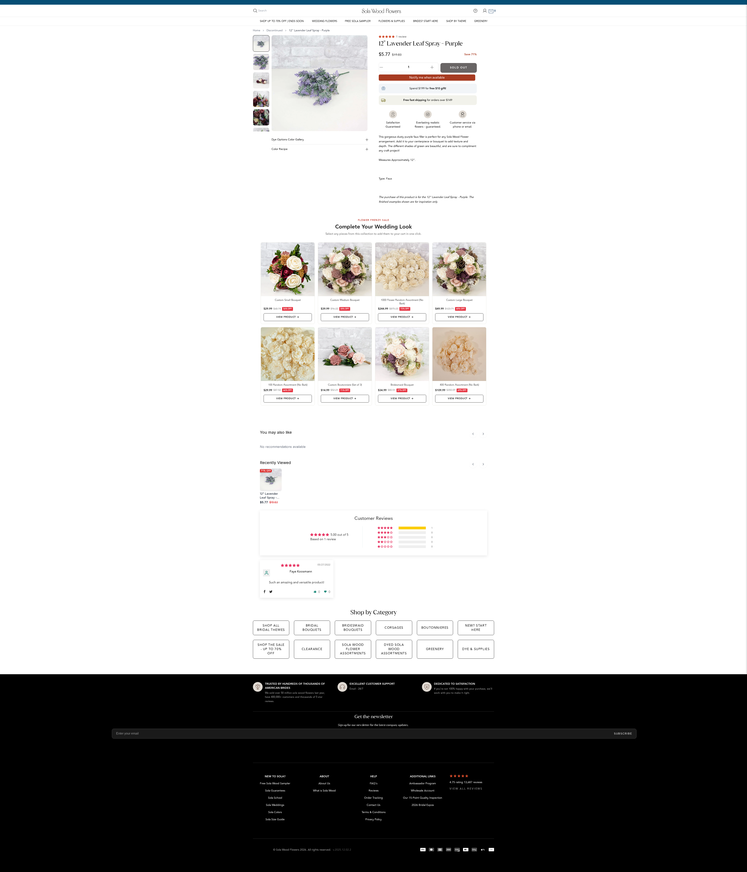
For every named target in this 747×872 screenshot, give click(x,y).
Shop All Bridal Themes (271, 627)
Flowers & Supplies (392, 21)
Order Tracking (373, 798)
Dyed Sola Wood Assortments (394, 649)
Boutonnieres (435, 627)
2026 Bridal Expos (423, 805)
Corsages (394, 627)
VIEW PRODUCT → (287, 317)
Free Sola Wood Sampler (275, 783)
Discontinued (275, 30)
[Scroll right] (483, 434)
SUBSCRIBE (623, 733)
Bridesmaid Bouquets (353, 627)
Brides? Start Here (425, 21)
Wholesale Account (422, 791)
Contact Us (373, 805)
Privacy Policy (373, 819)
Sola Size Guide (275, 819)
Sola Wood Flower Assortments (353, 649)
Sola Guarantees (275, 791)
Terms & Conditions (374, 812)
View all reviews (466, 789)
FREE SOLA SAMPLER (358, 21)
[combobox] (276, 10)
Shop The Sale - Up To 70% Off (271, 649)
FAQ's (373, 783)
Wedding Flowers (324, 21)
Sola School (275, 798)
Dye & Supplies (476, 649)
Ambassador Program (422, 783)
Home (256, 30)
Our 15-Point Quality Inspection (422, 798)
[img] (290, 565)
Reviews (374, 791)
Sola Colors (275, 812)
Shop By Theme (456, 21)
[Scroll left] (473, 434)
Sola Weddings (275, 805)
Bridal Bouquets (312, 627)
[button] (387, 37)
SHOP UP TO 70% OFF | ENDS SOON (282, 21)
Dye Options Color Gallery (288, 139)
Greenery (480, 21)
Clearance (312, 649)
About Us (324, 783)
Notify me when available (427, 77)
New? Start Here (476, 627)
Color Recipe (280, 149)
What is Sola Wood (324, 791)
